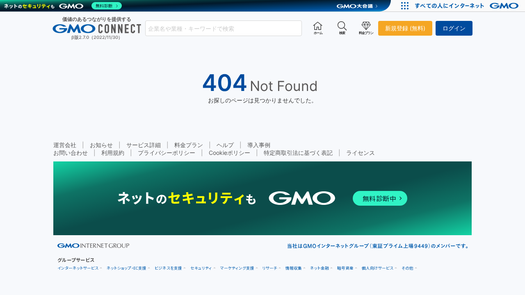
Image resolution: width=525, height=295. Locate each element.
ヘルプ (225, 144)
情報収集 (293, 268)
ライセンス (360, 152)
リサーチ (269, 268)
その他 (407, 268)
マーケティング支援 (237, 268)
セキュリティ (201, 268)
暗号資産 (345, 268)
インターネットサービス (77, 268)
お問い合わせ (70, 152)
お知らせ (101, 144)
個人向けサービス (377, 268)
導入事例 (258, 144)
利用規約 (112, 152)
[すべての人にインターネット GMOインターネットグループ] (468, 5)
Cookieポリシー (229, 152)
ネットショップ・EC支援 (126, 268)
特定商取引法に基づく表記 (298, 152)
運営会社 (64, 144)
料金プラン (188, 144)
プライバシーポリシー (166, 152)
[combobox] (223, 28)
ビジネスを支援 (168, 268)
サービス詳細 (143, 144)
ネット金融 (319, 268)
